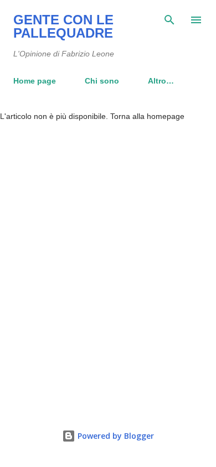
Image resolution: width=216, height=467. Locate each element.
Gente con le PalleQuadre (63, 26)
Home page (34, 80)
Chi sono (102, 80)
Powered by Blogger (114, 435)
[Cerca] (169, 20)
